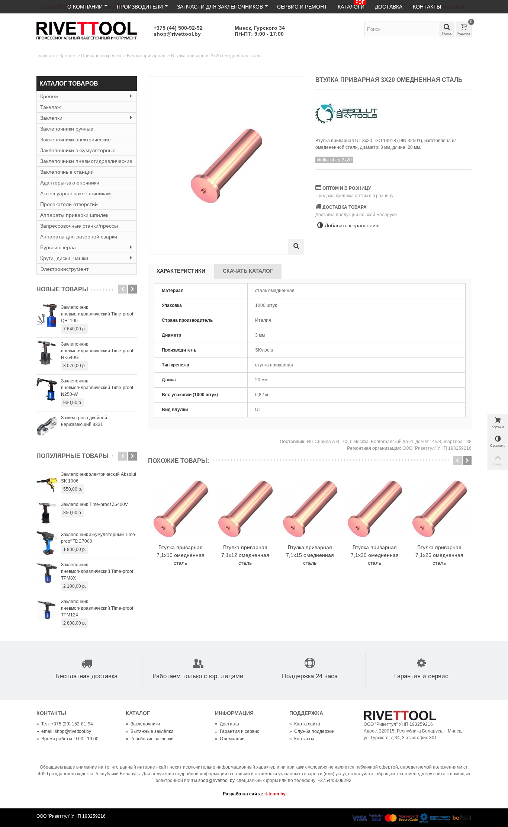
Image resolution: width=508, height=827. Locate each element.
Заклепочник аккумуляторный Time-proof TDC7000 (98, 538)
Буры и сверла (58, 247)
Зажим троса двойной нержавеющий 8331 (84, 421)
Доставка (388, 7)
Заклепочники (143, 724)
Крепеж (67, 55)
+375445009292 (334, 780)
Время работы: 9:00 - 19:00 (67, 738)
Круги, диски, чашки (64, 258)
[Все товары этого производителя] (393, 111)
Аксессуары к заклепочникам (75, 193)
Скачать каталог (248, 271)
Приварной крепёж (101, 55)
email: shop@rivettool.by (63, 731)
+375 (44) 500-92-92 (178, 28)
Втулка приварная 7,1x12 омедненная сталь (245, 555)
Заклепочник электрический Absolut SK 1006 (98, 478)
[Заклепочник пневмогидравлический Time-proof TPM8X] (46, 573)
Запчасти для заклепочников (220, 7)
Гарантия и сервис (237, 731)
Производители (140, 7)
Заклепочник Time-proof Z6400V (94, 504)
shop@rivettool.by (177, 34)
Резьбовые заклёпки (150, 738)
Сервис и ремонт (302, 7)
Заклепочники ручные (66, 129)
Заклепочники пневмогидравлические (86, 161)
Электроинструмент (64, 269)
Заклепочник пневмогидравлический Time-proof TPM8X (97, 571)
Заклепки (51, 118)
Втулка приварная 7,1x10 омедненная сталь (181, 555)
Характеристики (181, 271)
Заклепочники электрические (75, 139)
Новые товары (62, 289)
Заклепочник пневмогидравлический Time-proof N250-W (97, 387)
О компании (85, 7)
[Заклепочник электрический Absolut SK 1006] (46, 483)
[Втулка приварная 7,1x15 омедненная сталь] (309, 509)
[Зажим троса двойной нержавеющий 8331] (46, 426)
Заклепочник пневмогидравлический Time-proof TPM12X (97, 608)
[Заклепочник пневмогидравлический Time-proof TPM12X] (46, 610)
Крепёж (49, 96)
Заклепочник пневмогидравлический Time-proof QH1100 (97, 314)
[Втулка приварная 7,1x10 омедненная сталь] (180, 509)
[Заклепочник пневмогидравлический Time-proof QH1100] (46, 316)
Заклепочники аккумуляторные (78, 150)
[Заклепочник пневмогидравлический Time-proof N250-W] (46, 389)
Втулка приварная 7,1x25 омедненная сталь (439, 555)
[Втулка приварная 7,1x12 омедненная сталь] (245, 509)
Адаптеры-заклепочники (69, 183)
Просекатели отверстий (69, 204)
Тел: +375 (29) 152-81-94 (64, 724)
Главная (45, 55)
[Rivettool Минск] (86, 30)
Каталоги (351, 5)
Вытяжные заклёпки (149, 731)
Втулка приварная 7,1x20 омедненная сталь (375, 555)
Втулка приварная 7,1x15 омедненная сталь (310, 555)
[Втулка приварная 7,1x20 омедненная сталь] (374, 509)
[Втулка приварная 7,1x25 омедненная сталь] (439, 509)
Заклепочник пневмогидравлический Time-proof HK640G (97, 351)
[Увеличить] (296, 246)
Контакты (427, 7)
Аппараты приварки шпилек (74, 215)
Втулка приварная (146, 55)
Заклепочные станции (67, 172)
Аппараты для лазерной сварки (78, 237)
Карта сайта (304, 724)
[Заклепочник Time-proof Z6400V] (46, 513)
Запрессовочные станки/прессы (79, 226)
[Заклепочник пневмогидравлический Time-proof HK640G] (46, 353)
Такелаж (50, 107)
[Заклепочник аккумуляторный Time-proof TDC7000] (46, 543)
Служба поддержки (312, 731)
